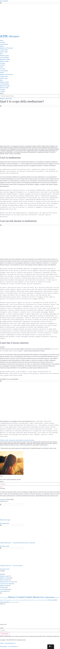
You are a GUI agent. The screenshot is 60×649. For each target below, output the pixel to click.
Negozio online (4, 51)
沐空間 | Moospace (9, 36)
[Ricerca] (1, 487)
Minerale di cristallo (5, 59)
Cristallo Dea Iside (25, 600)
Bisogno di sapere (4, 55)
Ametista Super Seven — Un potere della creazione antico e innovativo (17, 542)
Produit (2, 46)
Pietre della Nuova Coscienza (7, 581)
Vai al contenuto (4, 1)
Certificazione (31, 600)
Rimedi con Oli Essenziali (6, 48)
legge (8, 600)
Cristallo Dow (56, 597)
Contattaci (2, 65)
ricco (35, 600)
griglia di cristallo (4, 585)
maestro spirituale (12, 602)
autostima (20, 600)
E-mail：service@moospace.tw (8, 643)
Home (1, 40)
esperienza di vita (12, 600)
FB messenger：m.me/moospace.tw (9, 646)
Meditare (17, 602)
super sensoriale (39, 600)
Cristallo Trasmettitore (4, 597)
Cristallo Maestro (32, 597)
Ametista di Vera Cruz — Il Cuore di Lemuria (11, 565)
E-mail (1, 628)
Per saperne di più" (4, 523)
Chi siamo (2, 42)
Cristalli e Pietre (4, 50)
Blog (1, 53)
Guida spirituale (4, 44)
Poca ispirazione (47, 597)
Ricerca (2, 93)
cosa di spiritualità (4, 57)
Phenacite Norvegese (5, 520)
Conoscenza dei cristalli (6, 583)
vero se (16, 600)
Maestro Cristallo (4, 61)
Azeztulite (2, 63)
